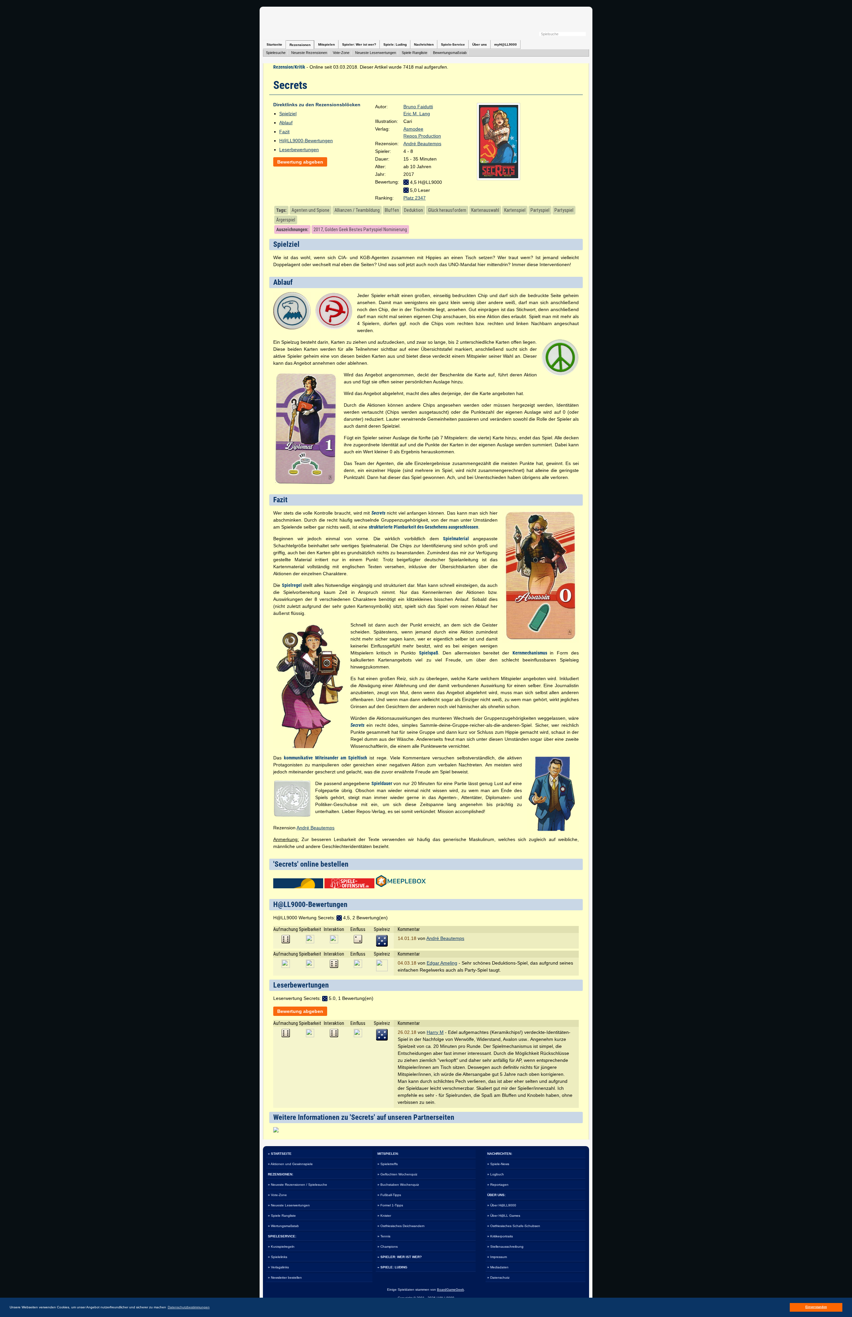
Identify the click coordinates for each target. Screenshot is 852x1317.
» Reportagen (498, 1184)
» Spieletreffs (387, 1164)
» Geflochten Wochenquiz (397, 1174)
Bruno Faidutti (418, 106)
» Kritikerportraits (500, 1236)
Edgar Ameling (442, 963)
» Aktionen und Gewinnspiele (290, 1164)
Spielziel (288, 113)
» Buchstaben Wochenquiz (398, 1184)
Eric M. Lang (416, 113)
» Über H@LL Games (503, 1215)
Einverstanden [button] (816, 1307)
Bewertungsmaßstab (450, 53)
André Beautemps (422, 143)
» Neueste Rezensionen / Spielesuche (297, 1184)
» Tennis (383, 1236)
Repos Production (422, 136)
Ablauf (286, 122)
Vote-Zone (341, 53)
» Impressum (497, 1257)
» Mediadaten (498, 1267)
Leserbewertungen (299, 149)
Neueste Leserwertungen (375, 53)
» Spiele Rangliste (282, 1215)
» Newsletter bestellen (285, 1277)
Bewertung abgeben (300, 162)
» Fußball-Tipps (389, 1195)
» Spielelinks (277, 1257)
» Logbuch (495, 1174)
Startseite (274, 44)
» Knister (384, 1215)
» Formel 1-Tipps (390, 1205)
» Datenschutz (498, 1277)
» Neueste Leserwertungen (289, 1205)
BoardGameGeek (450, 1289)
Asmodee (413, 129)
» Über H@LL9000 (501, 1205)
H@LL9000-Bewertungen (306, 140)
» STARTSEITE (280, 1153)
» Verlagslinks (278, 1267)
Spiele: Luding (395, 44)
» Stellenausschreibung (505, 1246)
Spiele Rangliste (414, 53)
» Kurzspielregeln (281, 1246)
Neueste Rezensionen (309, 53)
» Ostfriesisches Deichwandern (401, 1226)
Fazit (284, 131)
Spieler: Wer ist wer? (359, 44)
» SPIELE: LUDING (392, 1267)
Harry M (435, 1032)
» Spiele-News (498, 1164)
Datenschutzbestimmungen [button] (189, 1307)
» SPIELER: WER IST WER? (399, 1257)
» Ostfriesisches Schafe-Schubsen (513, 1226)
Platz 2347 (414, 198)
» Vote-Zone (277, 1195)
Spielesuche (276, 53)
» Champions (387, 1246)
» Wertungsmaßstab (283, 1226)
